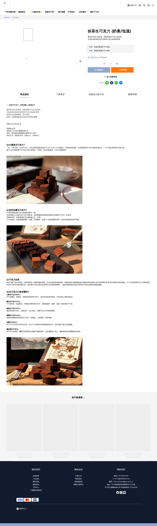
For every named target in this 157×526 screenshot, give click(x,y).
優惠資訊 (21, 12)
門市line (36, 487)
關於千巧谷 (94, 12)
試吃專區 (82, 12)
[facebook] (111, 82)
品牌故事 (36, 476)
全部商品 (7, 17)
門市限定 (71, 12)
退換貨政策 (78, 482)
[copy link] (121, 82)
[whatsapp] (116, 82)
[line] (107, 82)
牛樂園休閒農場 (36, 490)
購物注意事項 (78, 484)
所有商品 (16, 17)
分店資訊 (36, 479)
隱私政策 (36, 482)
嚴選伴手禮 (49, 12)
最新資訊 (36, 484)
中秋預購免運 (10, 12)
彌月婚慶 (61, 12)
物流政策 (78, 479)
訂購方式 (78, 476)
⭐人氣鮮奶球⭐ (36, 12)
